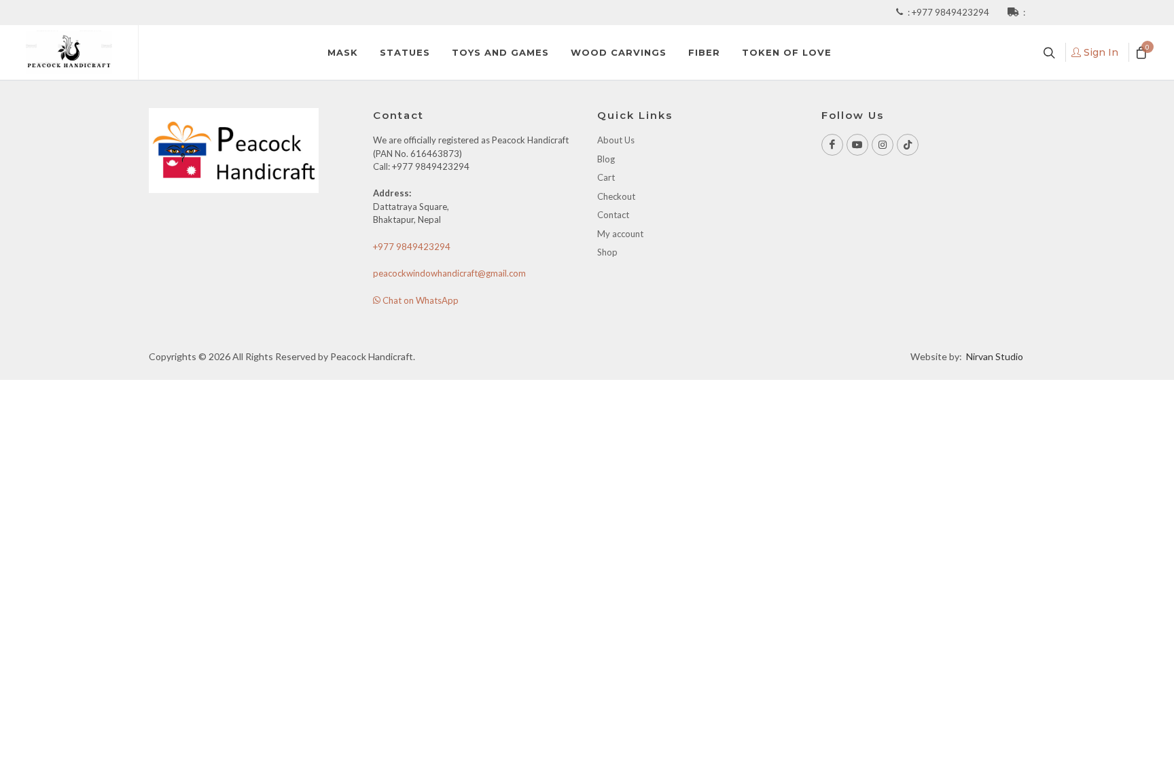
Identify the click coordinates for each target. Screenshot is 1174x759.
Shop (607, 252)
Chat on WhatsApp (419, 300)
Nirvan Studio (994, 356)
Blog (606, 159)
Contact (613, 214)
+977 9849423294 (951, 12)
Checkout (616, 196)
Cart (606, 177)
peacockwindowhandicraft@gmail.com (449, 273)
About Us (616, 140)
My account (620, 233)
